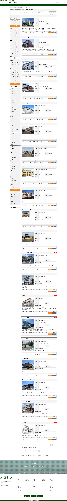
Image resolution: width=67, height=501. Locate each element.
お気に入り (49, 32)
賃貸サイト (33, 496)
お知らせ (50, 479)
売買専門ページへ (35, 479)
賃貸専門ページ (19, 479)
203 (23, 76)
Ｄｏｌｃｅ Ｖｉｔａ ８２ (28, 81)
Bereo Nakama (25, 422)
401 (23, 32)
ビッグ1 (23, 16)
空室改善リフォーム (28, 480)
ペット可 (18, 480)
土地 (33, 483)
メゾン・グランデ (25, 124)
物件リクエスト (13, 196)
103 (23, 141)
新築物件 (18, 486)
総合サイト (26, 496)
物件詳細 (54, 32)
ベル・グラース (25, 145)
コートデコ (24, 230)
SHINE (23, 295)
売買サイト (40, 496)
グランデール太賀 (25, 317)
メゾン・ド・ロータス (26, 167)
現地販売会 (34, 486)
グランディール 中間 (26, 209)
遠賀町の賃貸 (19, 490)
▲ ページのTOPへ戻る (54, 457)
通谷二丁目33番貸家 (26, 401)
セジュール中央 (25, 59)
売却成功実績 (43, 480)
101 (23, 98)
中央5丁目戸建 (25, 358)
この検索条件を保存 (52, 12)
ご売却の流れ (43, 479)
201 (23, 162)
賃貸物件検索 (13, 194)
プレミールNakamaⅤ (26, 379)
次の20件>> (54, 14)
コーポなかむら (25, 273)
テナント (18, 483)
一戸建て (34, 480)
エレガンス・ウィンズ (26, 188)
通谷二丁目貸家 (25, 338)
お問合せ (50, 490)
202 (23, 54)
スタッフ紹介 (51, 480)
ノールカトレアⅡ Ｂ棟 (27, 252)
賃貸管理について (27, 479)
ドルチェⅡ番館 (25, 103)
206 (23, 183)
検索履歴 (12, 201)
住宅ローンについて (44, 483)
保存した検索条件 (13, 203)
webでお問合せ (41, 470)
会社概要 (50, 483)
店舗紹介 (50, 486)
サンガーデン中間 (25, 37)
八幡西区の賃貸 (19, 487)
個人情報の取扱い (51, 487)
